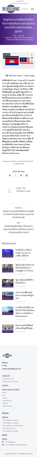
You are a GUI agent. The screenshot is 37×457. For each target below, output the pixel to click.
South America (7, 406)
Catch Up (6, 54)
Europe (5, 398)
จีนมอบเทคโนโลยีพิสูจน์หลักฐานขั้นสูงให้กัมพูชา (24, 326)
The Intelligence (10, 442)
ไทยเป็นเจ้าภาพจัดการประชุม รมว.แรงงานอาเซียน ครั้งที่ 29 (23, 253)
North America (7, 400)
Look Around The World (11, 57)
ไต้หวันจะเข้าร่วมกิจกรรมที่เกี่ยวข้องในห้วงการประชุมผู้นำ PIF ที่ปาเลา (24, 268)
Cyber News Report (9, 428)
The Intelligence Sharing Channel (16, 445)
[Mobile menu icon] (32, 9)
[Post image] (7, 253)
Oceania (5, 403)
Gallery (5, 434)
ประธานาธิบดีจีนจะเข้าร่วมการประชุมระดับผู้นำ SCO (24, 295)
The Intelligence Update (10, 423)
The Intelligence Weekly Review (13, 425)
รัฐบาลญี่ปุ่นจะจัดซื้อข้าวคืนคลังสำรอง (24, 281)
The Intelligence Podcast (11, 420)
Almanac (5, 413)
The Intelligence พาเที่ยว (10, 431)
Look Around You (8, 379)
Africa (4, 392)
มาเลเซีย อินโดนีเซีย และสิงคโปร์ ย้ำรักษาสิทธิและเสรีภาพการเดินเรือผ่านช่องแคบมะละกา (24, 312)
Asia (4, 395)
